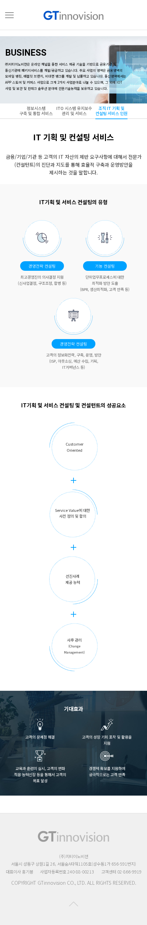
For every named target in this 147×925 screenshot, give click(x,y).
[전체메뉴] (9, 15)
